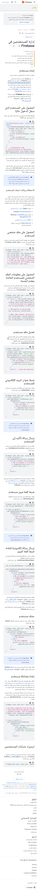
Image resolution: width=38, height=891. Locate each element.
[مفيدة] (22, 33)
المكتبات (35, 810)
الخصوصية (30, 883)
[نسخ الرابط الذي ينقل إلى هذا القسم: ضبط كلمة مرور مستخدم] (7, 492)
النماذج (35, 808)
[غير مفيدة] (20, 33)
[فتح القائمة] (34, 2)
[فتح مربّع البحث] (15, 2)
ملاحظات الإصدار (33, 848)
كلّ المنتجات (34, 875)
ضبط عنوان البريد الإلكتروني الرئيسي (20, 683)
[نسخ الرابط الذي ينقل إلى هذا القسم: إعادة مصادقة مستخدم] (9, 677)
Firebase (32, 29)
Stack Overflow (32, 842)
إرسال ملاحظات (28, 37)
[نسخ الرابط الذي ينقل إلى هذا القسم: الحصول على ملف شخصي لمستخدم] (23, 236)
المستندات (25, 29)
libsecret (28, 223)
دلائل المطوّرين (33, 802)
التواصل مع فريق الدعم (31, 839)
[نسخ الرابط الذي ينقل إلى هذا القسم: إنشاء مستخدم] (17, 71)
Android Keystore (25, 212)
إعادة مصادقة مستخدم (16, 539)
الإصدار (19, 29)
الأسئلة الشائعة (33, 853)
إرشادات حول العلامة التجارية (30, 850)
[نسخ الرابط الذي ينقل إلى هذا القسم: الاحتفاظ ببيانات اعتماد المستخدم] (32, 193)
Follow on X (33, 826)
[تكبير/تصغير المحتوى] (24, 51)
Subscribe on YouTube (30, 829)
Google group (33, 845)
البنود (35, 883)
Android (34, 864)
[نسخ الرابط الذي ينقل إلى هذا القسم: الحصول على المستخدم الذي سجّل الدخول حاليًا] (13, 111)
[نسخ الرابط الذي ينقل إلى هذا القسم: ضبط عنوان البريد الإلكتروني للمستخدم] (22, 384)
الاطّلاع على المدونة (32, 821)
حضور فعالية (34, 832)
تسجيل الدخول (5, 2)
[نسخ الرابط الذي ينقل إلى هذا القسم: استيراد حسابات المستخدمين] (32, 750)
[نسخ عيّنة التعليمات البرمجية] (33, 121)
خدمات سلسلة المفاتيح (16, 208)
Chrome (34, 867)
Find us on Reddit (32, 823)
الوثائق (34, 7)
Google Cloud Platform (30, 873)
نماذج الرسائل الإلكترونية (13, 602)
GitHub (35, 813)
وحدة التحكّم (19, 481)
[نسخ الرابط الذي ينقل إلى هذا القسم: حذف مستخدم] (17, 616)
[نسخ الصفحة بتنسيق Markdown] (13, 45)
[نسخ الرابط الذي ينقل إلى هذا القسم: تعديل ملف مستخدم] (11, 332)
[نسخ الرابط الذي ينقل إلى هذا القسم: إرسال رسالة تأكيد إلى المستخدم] (22, 442)
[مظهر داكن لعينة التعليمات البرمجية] (30, 121)
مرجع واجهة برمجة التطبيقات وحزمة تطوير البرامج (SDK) (23, 805)
